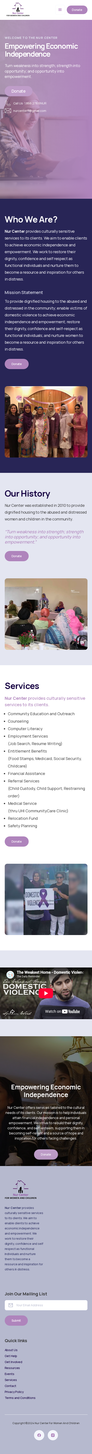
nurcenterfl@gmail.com (29, 111)
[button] (60, 10)
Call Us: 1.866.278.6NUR (29, 103)
